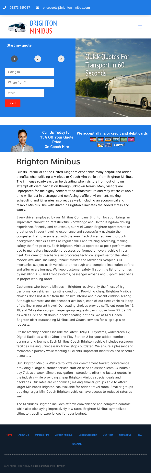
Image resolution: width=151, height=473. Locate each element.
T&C (140, 434)
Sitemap (77, 443)
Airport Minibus (64, 434)
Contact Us (125, 434)
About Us (23, 434)
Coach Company (88, 434)
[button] (140, 27)
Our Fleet (108, 434)
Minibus (43, 27)
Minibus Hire (42, 434)
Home (9, 434)
